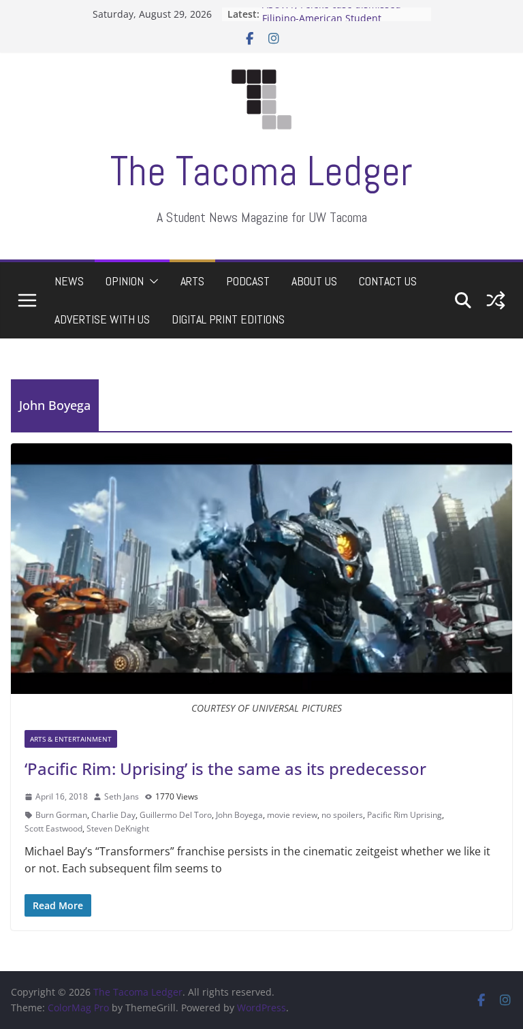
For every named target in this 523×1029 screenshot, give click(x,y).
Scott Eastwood (53, 828)
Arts (192, 281)
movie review (292, 815)
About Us (314, 281)
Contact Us (388, 281)
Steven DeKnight (117, 828)
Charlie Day (113, 815)
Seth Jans (121, 796)
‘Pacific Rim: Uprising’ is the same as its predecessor (225, 768)
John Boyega (239, 815)
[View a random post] (495, 300)
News (69, 281)
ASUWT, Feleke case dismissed (331, 12)
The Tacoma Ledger (261, 171)
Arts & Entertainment (71, 739)
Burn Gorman (61, 815)
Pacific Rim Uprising (404, 815)
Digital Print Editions (228, 319)
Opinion (125, 281)
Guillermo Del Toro (176, 815)
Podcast (248, 281)
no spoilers (342, 815)
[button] (151, 281)
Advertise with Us (102, 319)
